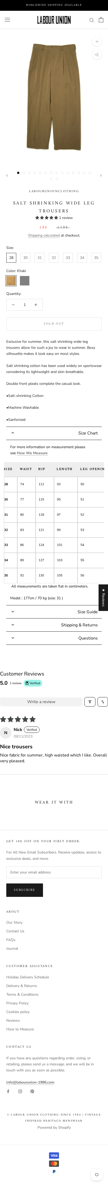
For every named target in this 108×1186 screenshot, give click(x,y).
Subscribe (24, 890)
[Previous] (7, 175)
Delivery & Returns (21, 985)
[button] (47, 217)
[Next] (101, 175)
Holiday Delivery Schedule (27, 977)
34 (82, 257)
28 (11, 257)
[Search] (91, 20)
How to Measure (20, 1029)
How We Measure (32, 453)
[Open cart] (101, 19)
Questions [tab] (88, 638)
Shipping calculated (44, 235)
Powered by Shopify (54, 1127)
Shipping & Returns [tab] (79, 625)
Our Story (14, 922)
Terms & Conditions (22, 994)
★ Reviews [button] (103, 598)
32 (54, 257)
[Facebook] (8, 1091)
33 (68, 257)
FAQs (10, 939)
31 (39, 257)
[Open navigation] (7, 20)
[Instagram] (20, 1091)
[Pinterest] (32, 1091)
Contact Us (15, 931)
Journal (12, 948)
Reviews (13, 1020)
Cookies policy (18, 1011)
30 (25, 257)
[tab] (54, 433)
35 (96, 257)
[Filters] (89, 702)
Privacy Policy (17, 1003)
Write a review (41, 702)
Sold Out (54, 324)
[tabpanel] (54, 522)
